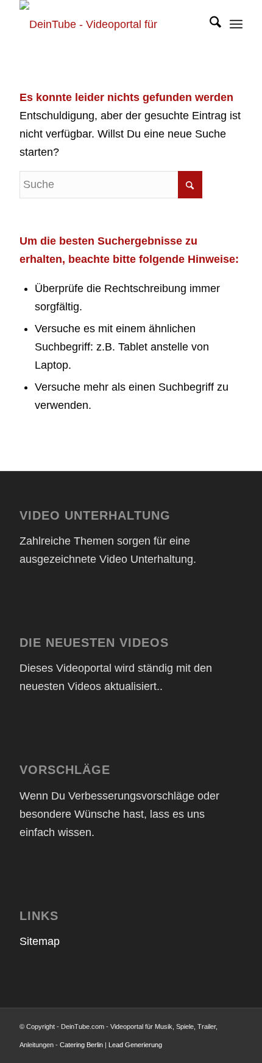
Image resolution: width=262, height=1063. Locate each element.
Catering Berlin (81, 1044)
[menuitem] (209, 24)
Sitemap (39, 941)
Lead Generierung (135, 1044)
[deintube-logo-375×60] (108, 24)
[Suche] (209, 24)
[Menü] (236, 24)
